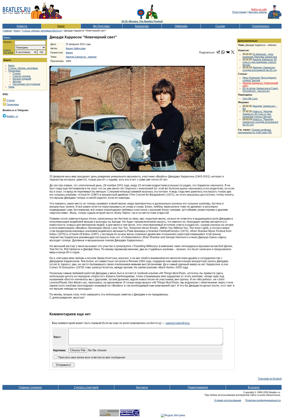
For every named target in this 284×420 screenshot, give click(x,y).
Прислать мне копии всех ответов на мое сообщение (91, 357)
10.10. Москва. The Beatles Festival (142, 21)
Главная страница (30, 387)
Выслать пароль (257, 12)
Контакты (142, 387)
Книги (61, 26)
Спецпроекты (260, 26)
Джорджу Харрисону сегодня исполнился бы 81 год (260, 68)
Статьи (17, 73)
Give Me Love (250, 98)
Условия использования (227, 400)
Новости (22, 26)
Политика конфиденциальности (263, 400)
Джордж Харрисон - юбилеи (81, 56)
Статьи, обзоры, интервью (23, 68)
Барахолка (142, 26)
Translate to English (270, 378)
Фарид (69, 52)
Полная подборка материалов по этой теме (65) (255, 131)
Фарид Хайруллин (76, 48)
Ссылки (220, 26)
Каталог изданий (22, 78)
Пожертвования (198, 387)
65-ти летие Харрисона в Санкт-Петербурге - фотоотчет (261, 89)
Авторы (17, 81)
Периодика (14, 70)
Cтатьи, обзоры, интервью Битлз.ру (42, 30)
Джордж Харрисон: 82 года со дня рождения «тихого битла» (260, 62)
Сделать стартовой (86, 387)
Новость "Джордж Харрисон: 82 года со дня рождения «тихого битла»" (257, 114)
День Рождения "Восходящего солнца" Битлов (259, 79)
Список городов (21, 76)
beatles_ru (12, 116)
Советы (7, 50)
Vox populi (8, 53)
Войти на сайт (259, 9)
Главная (7, 30)
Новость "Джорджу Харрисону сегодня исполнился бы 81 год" (260, 122)
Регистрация (239, 12)
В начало (254, 387)
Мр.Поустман (101, 26)
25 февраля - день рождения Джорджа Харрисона (260, 55)
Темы (11, 86)
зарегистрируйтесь (178, 323)
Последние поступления (26, 84)
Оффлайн (181, 26)
